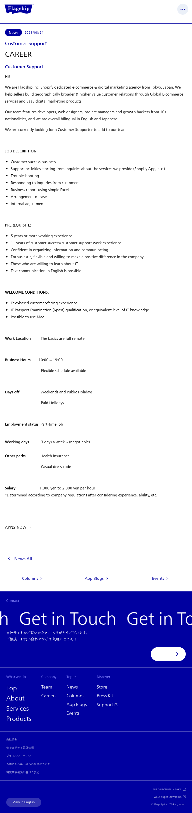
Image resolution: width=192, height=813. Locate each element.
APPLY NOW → (18, 527)
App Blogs (94, 578)
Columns (30, 578)
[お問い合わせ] (168, 654)
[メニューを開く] (182, 9)
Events (158, 578)
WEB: (168, 797)
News (13, 32)
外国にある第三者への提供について (28, 764)
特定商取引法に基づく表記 (22, 772)
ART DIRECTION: (167, 789)
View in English (24, 802)
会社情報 (11, 739)
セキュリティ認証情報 (20, 747)
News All (23, 559)
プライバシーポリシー (20, 755)
